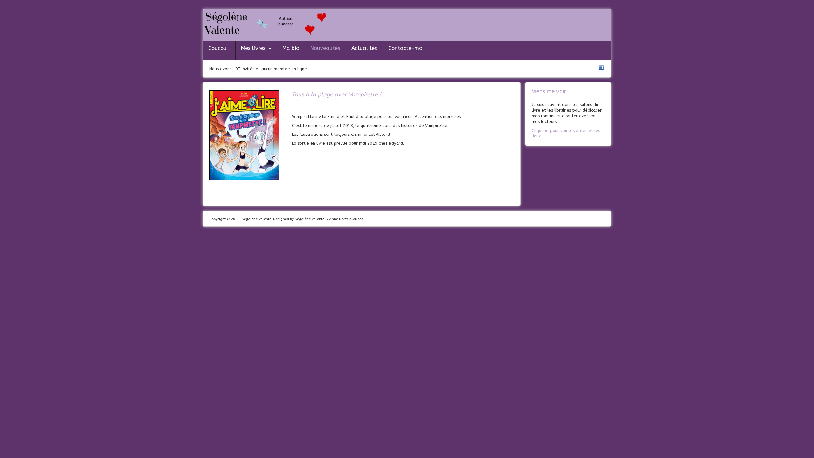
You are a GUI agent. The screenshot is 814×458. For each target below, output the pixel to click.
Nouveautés (325, 48)
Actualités (364, 48)
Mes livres (253, 48)
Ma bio (290, 48)
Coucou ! (219, 48)
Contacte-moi (406, 48)
